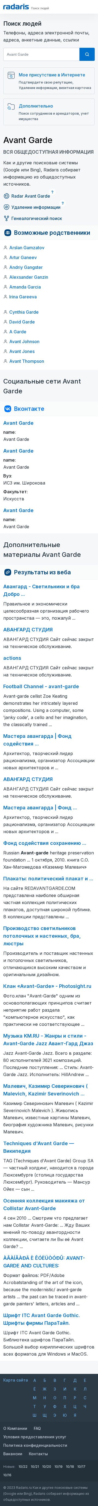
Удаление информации (35, 207)
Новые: (9, 1467)
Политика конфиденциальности (35, 1445)
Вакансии (12, 1453)
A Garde (17, 331)
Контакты (38, 1453)
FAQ (37, 1428)
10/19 (58, 1467)
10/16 (7, 1475)
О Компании (15, 1428)
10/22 (23, 1467)
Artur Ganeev (23, 257)
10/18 (70, 1467)
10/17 (81, 1467)
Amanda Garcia (25, 287)
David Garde (22, 322)
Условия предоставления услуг (34, 1436)
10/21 (35, 1467)
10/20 (46, 1467)
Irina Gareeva (23, 296)
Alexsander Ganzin (28, 277)
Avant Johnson (24, 341)
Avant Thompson (26, 361)
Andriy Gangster (26, 267)
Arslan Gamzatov (26, 247)
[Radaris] (16, 6)
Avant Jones (22, 351)
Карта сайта (15, 1380)
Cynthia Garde (24, 312)
